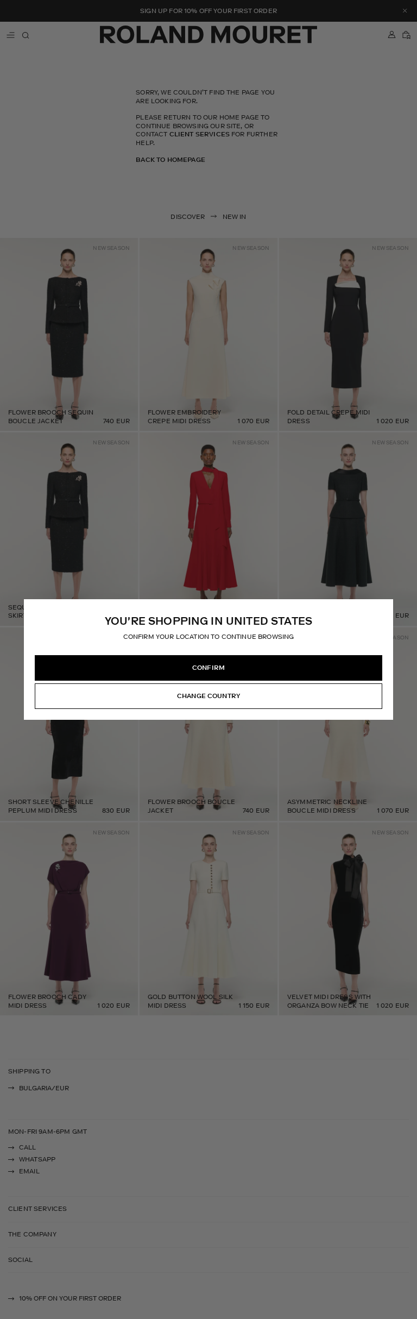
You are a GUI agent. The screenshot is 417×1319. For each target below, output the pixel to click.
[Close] (384, 608)
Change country (208, 696)
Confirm (208, 667)
